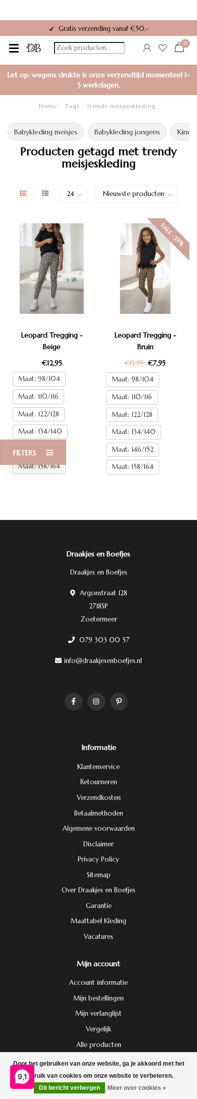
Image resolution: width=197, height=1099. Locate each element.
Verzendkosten (99, 797)
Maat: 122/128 (38, 414)
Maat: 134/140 (40, 431)
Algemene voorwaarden (99, 828)
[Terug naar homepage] (34, 48)
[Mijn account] (147, 49)
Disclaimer (98, 844)
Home (48, 106)
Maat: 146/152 (133, 449)
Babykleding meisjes (45, 131)
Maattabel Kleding (98, 921)
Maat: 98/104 (39, 378)
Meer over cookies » (137, 1087)
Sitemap (99, 875)
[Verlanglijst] (163, 49)
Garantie (99, 905)
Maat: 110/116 (38, 396)
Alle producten (98, 1044)
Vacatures (98, 936)
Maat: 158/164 (39, 466)
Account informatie (98, 982)
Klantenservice (98, 766)
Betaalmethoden (98, 813)
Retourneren (98, 782)
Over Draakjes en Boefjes (98, 890)
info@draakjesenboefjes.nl (103, 660)
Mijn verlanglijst (98, 1013)
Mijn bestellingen (98, 998)
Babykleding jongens (127, 131)
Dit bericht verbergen (69, 1087)
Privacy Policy (98, 859)
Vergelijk (98, 1029)
